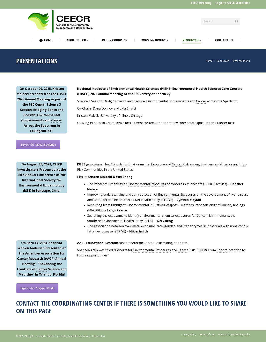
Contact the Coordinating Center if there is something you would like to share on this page (131, 307)
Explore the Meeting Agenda (38, 144)
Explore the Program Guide (37, 288)
